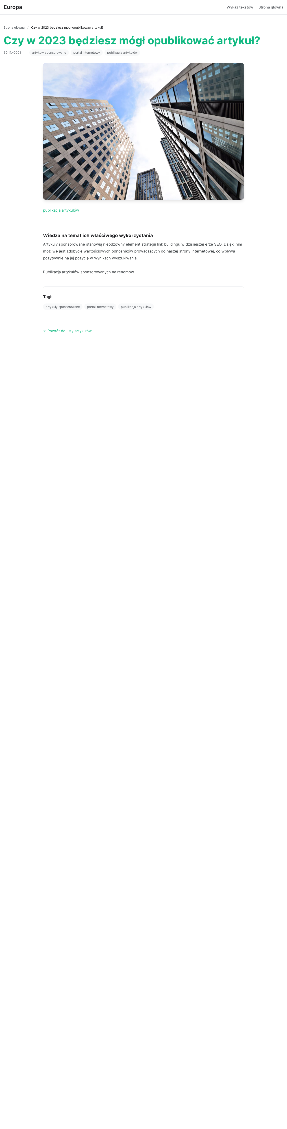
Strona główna (271, 7)
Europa (13, 7)
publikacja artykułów (122, 52)
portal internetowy (86, 52)
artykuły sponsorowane (49, 52)
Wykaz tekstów (240, 7)
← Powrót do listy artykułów (67, 331)
